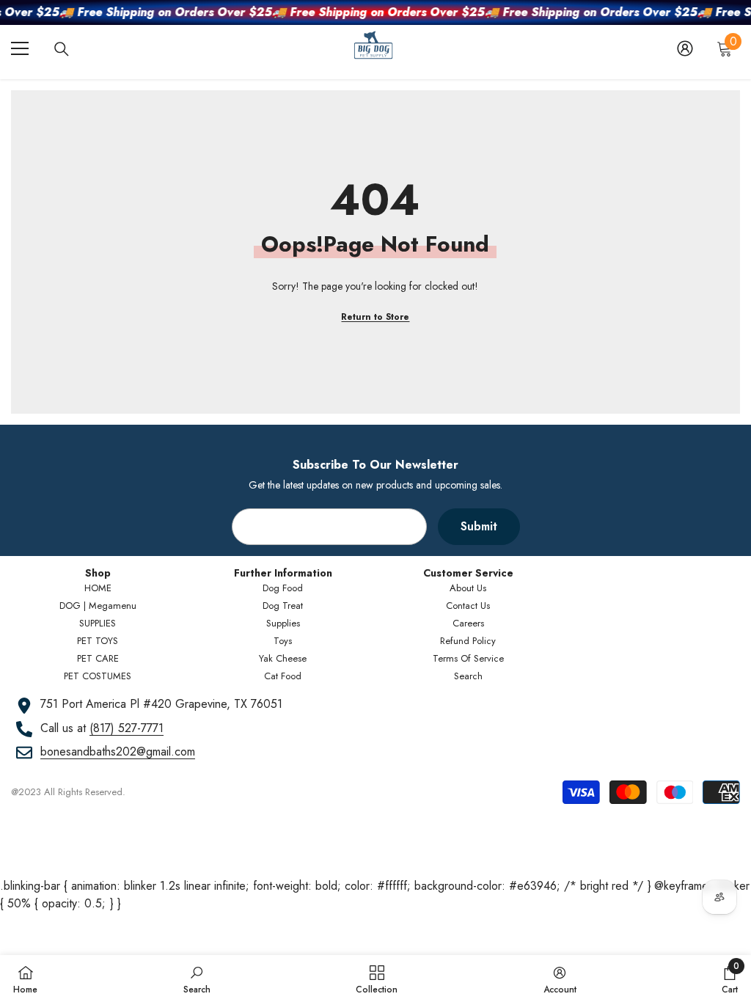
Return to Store (375, 316)
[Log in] (685, 48)
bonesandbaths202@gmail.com (117, 751)
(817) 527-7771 (126, 728)
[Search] (61, 49)
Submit (479, 526)
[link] (197, 978)
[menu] (20, 48)
